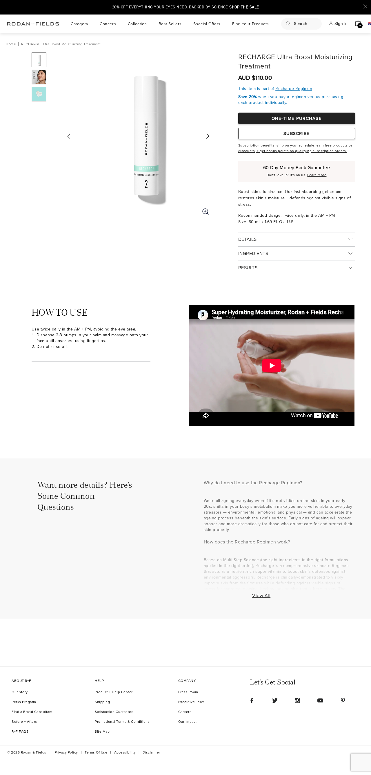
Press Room (188, 692)
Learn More (316, 175)
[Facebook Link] (251, 700)
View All (261, 596)
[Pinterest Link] (342, 700)
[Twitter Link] (274, 700)
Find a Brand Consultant (32, 712)
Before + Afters (24, 722)
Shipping (102, 702)
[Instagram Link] (297, 700)
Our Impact (187, 722)
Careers (185, 712)
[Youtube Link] (320, 700)
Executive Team (191, 702)
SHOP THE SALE (244, 7)
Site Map (102, 731)
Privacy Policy (66, 752)
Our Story (20, 692)
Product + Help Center (114, 692)
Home (11, 44)
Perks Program (24, 702)
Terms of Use (96, 752)
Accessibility (125, 752)
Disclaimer (151, 752)
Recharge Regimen (293, 88)
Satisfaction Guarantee (114, 712)
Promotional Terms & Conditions (122, 722)
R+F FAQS (20, 731)
